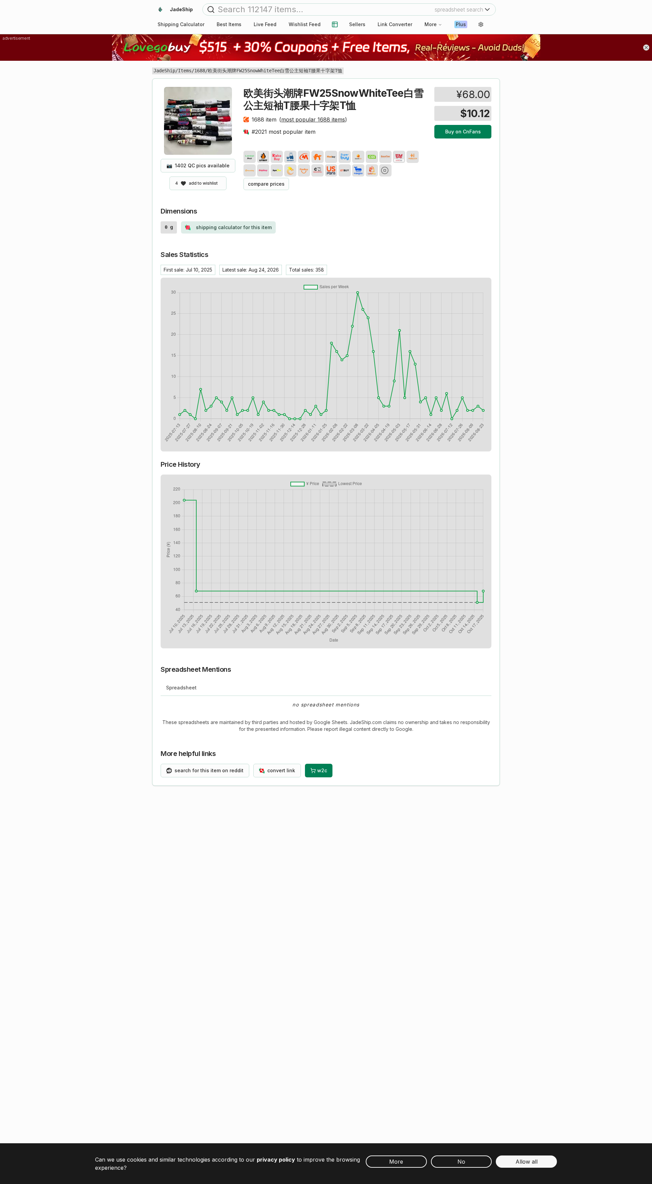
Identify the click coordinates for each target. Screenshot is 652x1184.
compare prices (266, 184)
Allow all (526, 1161)
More (430, 24)
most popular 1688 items (313, 119)
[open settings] (481, 24)
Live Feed (265, 24)
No (461, 1161)
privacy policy (276, 1159)
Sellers (357, 24)
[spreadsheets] (334, 24)
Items (185, 70)
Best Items (229, 24)
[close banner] (646, 47)
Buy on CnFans (463, 131)
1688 (199, 70)
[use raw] (385, 170)
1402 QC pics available (198, 165)
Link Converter (395, 24)
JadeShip (164, 70)
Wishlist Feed (305, 24)
